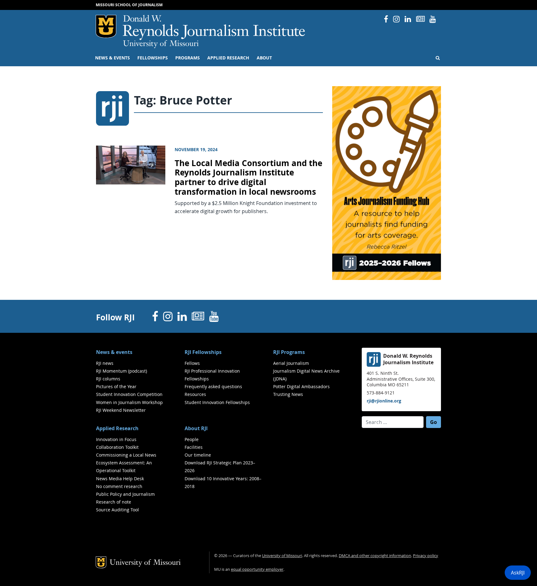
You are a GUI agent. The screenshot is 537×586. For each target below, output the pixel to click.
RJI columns (108, 379)
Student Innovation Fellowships (217, 402)
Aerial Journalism (291, 363)
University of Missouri (161, 44)
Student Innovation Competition (129, 394)
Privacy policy (425, 555)
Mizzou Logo (106, 26)
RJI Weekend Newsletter (121, 410)
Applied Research (228, 58)
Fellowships (152, 58)
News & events (112, 58)
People (192, 439)
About (264, 58)
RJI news (104, 363)
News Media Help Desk (120, 478)
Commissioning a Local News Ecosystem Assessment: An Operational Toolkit (126, 462)
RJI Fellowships (203, 352)
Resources (195, 394)
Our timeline (198, 455)
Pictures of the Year (116, 386)
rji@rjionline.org (384, 401)
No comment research (119, 486)
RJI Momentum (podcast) (121, 371)
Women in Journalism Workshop (129, 402)
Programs (187, 58)
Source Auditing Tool (117, 510)
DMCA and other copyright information (375, 555)
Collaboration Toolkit (117, 447)
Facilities (194, 447)
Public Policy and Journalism (125, 494)
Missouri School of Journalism (129, 4)
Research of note (113, 502)
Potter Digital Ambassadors (301, 386)
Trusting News (288, 394)
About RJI (196, 428)
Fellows (192, 363)
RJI (214, 27)
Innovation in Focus (116, 439)
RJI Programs (289, 352)
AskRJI (518, 572)
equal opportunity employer (257, 569)
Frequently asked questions (213, 386)
